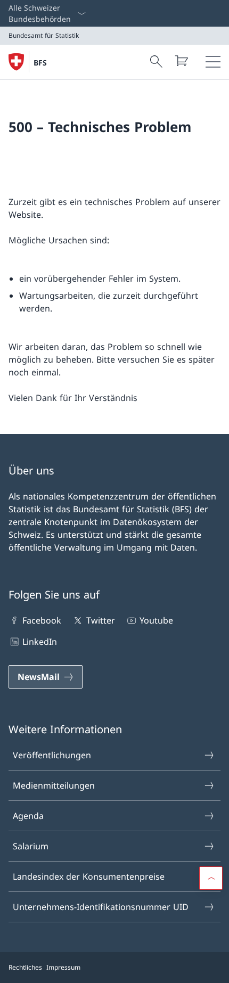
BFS (40, 63)
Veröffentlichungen (52, 755)
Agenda (28, 816)
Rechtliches (25, 967)
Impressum (63, 967)
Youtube (156, 620)
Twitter (100, 620)
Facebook (41, 620)
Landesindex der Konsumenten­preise (89, 876)
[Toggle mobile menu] (213, 61)
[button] (211, 878)
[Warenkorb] (181, 60)
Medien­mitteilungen (54, 785)
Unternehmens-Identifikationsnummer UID (101, 907)
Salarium (30, 846)
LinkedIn (39, 642)
